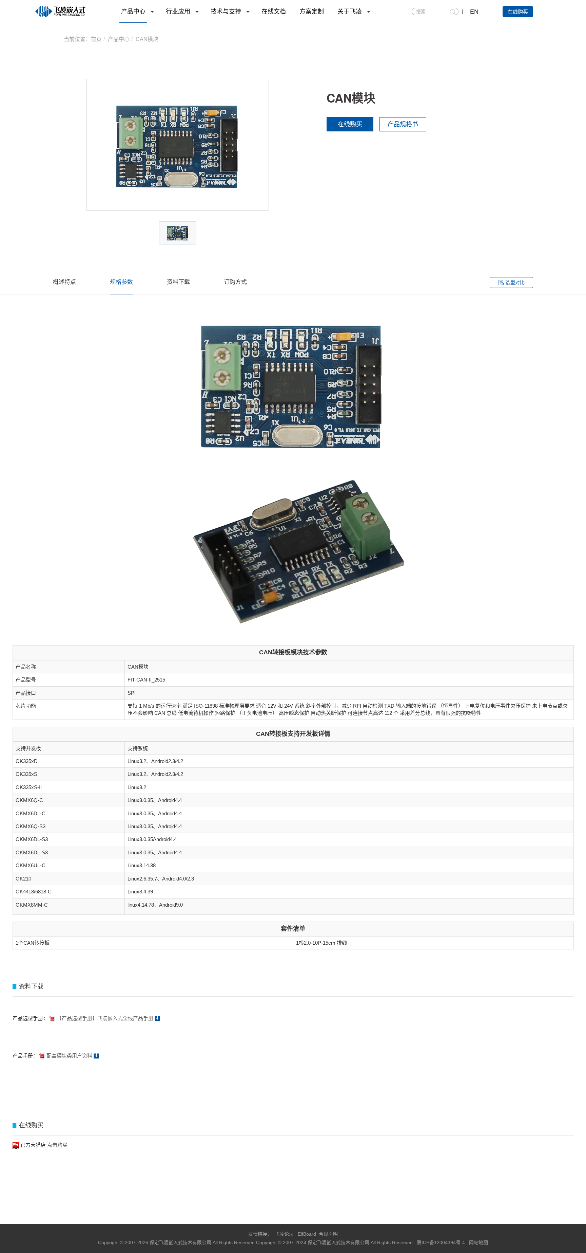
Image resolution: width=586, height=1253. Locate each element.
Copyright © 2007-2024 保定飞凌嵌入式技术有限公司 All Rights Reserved (335, 1242)
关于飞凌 (349, 11)
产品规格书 (403, 124)
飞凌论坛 (284, 1234)
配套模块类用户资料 (68, 1055)
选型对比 (515, 282)
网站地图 (478, 1242)
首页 (96, 39)
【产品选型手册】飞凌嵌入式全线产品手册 (105, 1018)
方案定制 (311, 11)
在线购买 (518, 12)
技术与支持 (226, 11)
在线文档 (273, 11)
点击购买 (57, 1145)
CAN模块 (147, 39)
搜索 (453, 11)
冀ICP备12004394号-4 (441, 1242)
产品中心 (133, 11)
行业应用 (178, 11)
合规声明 (328, 1234)
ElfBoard (307, 1234)
